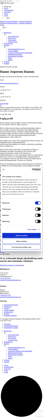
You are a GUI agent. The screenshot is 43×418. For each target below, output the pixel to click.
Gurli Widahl (4, 103)
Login (6, 15)
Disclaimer (7, 324)
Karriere (6, 45)
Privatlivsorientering (10, 315)
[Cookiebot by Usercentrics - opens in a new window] (32, 169)
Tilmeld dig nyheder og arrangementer (12, 265)
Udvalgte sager (13, 42)
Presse (6, 14)
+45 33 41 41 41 (5, 278)
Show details (32, 229)
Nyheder (7, 61)
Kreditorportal (8, 312)
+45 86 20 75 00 (5, 295)
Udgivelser (7, 12)
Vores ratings (12, 40)
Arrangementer (9, 10)
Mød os (10, 60)
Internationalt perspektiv (15, 56)
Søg (2, 3)
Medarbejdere (8, 43)
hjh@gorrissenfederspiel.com (9, 83)
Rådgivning (7, 32)
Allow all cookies (21, 235)
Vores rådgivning (13, 36)
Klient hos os (12, 38)
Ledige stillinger (13, 51)
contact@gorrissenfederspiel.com (10, 280)
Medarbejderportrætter (15, 54)
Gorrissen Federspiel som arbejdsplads (20, 53)
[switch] (38, 209)
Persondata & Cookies (11, 327)
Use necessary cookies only (21, 247)
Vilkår (10, 58)
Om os (6, 8)
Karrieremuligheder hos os (16, 49)
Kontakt (6, 63)
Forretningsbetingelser (11, 305)
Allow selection (21, 241)
